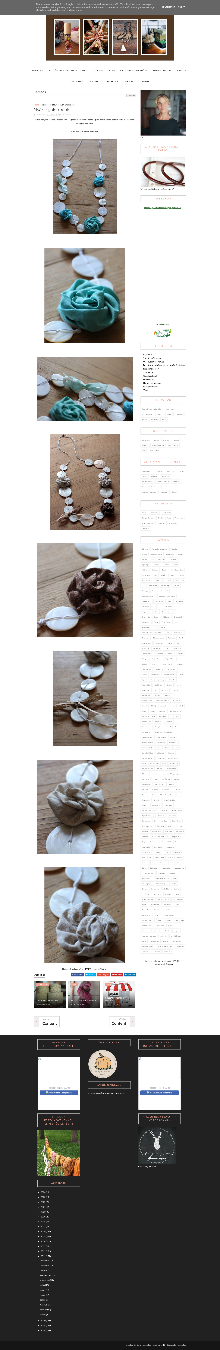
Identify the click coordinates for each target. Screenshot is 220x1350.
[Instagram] (36, 1345)
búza (169, 580)
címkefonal (153, 585)
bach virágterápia (177, 570)
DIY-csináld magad (104, 70)
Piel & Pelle (180, 831)
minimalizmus (160, 784)
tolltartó (169, 910)
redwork (178, 842)
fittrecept (145, 638)
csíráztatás (159, 601)
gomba (169, 653)
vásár (159, 931)
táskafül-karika (147, 523)
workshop (179, 946)
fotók (178, 643)
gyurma (180, 674)
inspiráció (163, 706)
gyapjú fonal (170, 659)
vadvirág (168, 920)
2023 (43, 1197)
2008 (43, 1330)
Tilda (177, 904)
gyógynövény (171, 669)
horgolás (154, 476)
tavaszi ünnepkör (158, 445)
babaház (155, 570)
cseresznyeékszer (148, 596)
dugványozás (146, 612)
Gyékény (147, 354)
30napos (145, 549)
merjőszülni (166, 779)
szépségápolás (147, 884)
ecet (156, 612)
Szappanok (148, 372)
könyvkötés (173, 742)
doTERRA (169, 606)
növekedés (168, 805)
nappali (145, 795)
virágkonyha (154, 941)
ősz (143, 450)
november (44, 1265)
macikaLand (174, 763)
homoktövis (146, 695)
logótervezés (172, 758)
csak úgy (176, 585)
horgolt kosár (147, 701)
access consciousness (159, 549)
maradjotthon (171, 769)
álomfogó (161, 559)
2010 (43, 1320)
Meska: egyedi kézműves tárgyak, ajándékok (162, 207)
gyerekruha (159, 669)
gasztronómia (147, 653)
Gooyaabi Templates (176, 1345)
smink (169, 414)
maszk (144, 774)
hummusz (176, 701)
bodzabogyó (146, 580)
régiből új (146, 847)
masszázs (154, 774)
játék (181, 706)
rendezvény (158, 847)
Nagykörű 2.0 (167, 789)
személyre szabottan (161, 878)
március (43, 1304)
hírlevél (165, 690)
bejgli (173, 575)
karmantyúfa (146, 721)
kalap (144, 711)
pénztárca (168, 831)
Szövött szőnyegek (152, 358)
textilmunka (167, 904)
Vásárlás (182, 70)
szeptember (45, 1275)
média (164, 774)
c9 (176, 580)
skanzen (145, 863)
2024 (43, 1192)
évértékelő (146, 622)
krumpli (168, 748)
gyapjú (159, 659)
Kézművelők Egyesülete (163, 732)
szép (174, 878)
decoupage (179, 601)
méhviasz (145, 779)
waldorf (166, 941)
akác (152, 559)
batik (155, 575)
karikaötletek (174, 716)
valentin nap (179, 920)
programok (175, 836)
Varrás (146, 390)
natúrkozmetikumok (159, 795)
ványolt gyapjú (147, 925)
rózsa (158, 852)
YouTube (144, 81)
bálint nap (146, 440)
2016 (43, 1231)
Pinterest (95, 81)
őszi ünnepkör (154, 450)
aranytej (157, 565)
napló (178, 789)
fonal (181, 638)
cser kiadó (164, 591)
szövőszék (157, 894)
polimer (145, 836)
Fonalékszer (148, 379)
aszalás (175, 565)
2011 (43, 1256)
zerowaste (156, 952)
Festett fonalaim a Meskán (114, 999)
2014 (43, 1241)
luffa (144, 763)
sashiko (170, 857)
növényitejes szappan (149, 810)
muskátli (172, 784)
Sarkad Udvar (159, 857)
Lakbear (171, 753)
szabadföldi (166, 868)
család (154, 591)
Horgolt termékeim (152, 383)
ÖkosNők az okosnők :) (134, 70)
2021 (43, 1207)
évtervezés (166, 622)
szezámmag (160, 884)
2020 (43, 1212)
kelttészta (168, 721)
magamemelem (147, 769)
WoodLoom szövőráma (153, 361)
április (42, 1299)
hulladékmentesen (162, 701)
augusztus (45, 1280)
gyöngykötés (155, 674)
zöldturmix (168, 952)
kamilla (152, 711)
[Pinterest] (41, 1345)
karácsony (166, 440)
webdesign (164, 492)
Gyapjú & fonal (150, 376)
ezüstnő (176, 622)
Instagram (77, 81)
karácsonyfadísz (175, 711)
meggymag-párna (176, 774)
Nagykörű (155, 789)
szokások (167, 889)
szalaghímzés (179, 868)
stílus (179, 863)
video (144, 941)
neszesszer (156, 805)
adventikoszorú (156, 554)
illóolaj (153, 706)
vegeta (176, 931)
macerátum (154, 763)
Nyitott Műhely (162, 70)
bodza (181, 575)
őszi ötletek (176, 821)
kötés (159, 748)
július (42, 1285)
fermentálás (161, 627)
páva (181, 826)
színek (144, 419)
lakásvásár (160, 753)
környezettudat (147, 414)
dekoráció (145, 606)
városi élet (160, 925)
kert (176, 727)
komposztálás (161, 737)
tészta (144, 904)
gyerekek (180, 664)
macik (164, 763)
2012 (43, 1251)
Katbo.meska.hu (162, 324)
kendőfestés (146, 727)
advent (144, 554)
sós (172, 863)
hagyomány (160, 680)
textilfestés (155, 487)
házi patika (146, 685)
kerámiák (167, 727)
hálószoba (171, 680)
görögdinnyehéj (147, 659)
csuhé (169, 601)
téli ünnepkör (173, 445)
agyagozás (146, 471)
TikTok (129, 81)
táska (177, 894)
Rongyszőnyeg (147, 852)
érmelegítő (178, 617)
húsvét (156, 440)
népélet (145, 445)
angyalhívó (172, 559)
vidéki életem (176, 936)
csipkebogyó (146, 601)
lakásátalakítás (147, 753)
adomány (174, 549)
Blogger (169, 964)
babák (164, 570)
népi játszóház (169, 800)
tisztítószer (158, 910)
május (42, 1295)
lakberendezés (147, 758)
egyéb (172, 612)
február (43, 1309)
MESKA (53, 105)
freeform (145, 648)
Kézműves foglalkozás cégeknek (68, 70)
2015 (43, 1236)
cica (182, 580)
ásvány (166, 565)
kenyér (157, 727)
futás (167, 648)
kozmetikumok (147, 742)
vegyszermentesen (149, 492)
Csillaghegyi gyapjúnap (167, 596)
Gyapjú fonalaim (150, 386)
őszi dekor (164, 821)
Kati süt (158, 721)
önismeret (146, 821)
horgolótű (168, 695)
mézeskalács (146, 784)
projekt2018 (166, 842)
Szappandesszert (151, 368)
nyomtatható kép (148, 816)
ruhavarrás (176, 852)
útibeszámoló (147, 920)
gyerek (154, 664)
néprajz (160, 414)
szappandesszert (163, 481)
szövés (144, 487)
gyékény (145, 664)
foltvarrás (171, 638)
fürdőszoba (177, 648)
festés (168, 633)
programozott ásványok (150, 842)
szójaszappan (155, 889)
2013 (43, 1246)
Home (36, 105)
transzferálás (146, 915)
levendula (160, 758)
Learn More (168, 7)
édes (164, 612)
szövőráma (146, 894)
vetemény (163, 936)
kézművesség (170, 409)
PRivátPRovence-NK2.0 (160, 836)
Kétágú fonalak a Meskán (84, 1000)
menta (155, 779)
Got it (181, 7)
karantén (162, 716)
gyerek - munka (167, 664)
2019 (43, 1216)
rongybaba (170, 847)
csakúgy (145, 591)
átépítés (145, 570)
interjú (172, 706)
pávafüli (145, 831)
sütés (144, 868)
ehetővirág (146, 617)
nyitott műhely (147, 481)
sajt (143, 857)
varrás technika (147, 931)
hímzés (155, 690)
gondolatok (179, 653)
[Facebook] (47, 1345)
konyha (172, 737)
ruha (166, 852)
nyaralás (164, 810)
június (42, 1290)
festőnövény (158, 471)
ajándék (180, 554)
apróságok (146, 565)
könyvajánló (161, 742)
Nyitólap (37, 70)
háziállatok (158, 685)
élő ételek (154, 419)
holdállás (175, 690)
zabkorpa (145, 952)
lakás (177, 748)
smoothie (163, 863)
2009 (43, 1325)
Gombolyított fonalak (47, 1000)
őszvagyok (160, 826)
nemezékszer (175, 795)
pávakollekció (156, 831)
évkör (164, 419)
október (43, 1270)
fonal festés (171, 471)
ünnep (158, 920)
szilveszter (172, 884)
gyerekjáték (146, 669)
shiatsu (179, 857)
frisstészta (157, 648)
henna (178, 685)
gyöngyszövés (169, 674)
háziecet (169, 685)
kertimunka (146, 732)
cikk (143, 585)
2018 (43, 1221)
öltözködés (172, 816)
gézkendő (145, 528)
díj (154, 606)
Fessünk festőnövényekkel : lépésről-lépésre (164, 365)
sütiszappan (154, 868)
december (44, 1260)
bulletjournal (159, 580)
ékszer (44, 105)
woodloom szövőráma (165, 946)
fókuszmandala (158, 638)
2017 (43, 1226)
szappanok (176, 481)
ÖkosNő (161, 816)
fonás (181, 471)
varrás (165, 487)
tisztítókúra (146, 910)
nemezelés (165, 476)
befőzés (164, 575)
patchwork (171, 826)
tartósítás (168, 894)
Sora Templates (144, 1345)
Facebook (113, 81)
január (43, 1314)
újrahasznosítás (167, 915)
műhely (145, 789)
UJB (156, 915)
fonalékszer (179, 518)
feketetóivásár (147, 627)
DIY (160, 606)
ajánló (144, 559)
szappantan (179, 414)
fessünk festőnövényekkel (151, 409)
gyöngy (144, 476)
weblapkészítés (148, 946)
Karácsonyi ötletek (148, 716)
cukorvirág (165, 585)
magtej (159, 769)
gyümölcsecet (147, 680)
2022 (43, 1202)
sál (150, 857)
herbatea (145, 690)
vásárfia (167, 931)
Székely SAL (146, 878)
